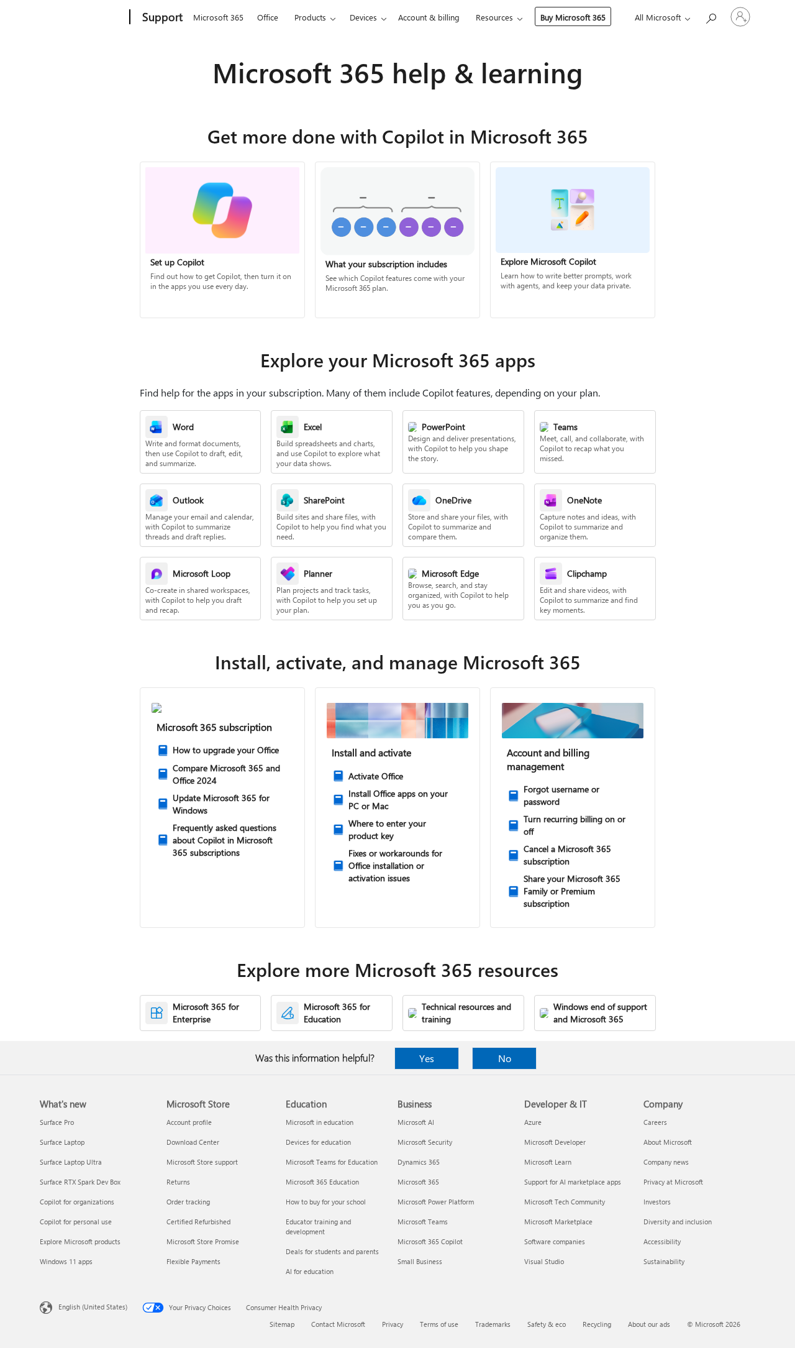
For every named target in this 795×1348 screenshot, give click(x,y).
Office (267, 17)
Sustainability (663, 1261)
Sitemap (282, 1324)
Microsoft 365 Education (322, 1181)
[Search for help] (710, 16)
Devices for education (318, 1142)
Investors (657, 1201)
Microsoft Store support (202, 1162)
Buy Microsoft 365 (573, 17)
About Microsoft (667, 1142)
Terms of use (439, 1324)
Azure (533, 1122)
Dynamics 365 (419, 1162)
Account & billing (429, 17)
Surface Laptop (62, 1142)
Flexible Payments (193, 1261)
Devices (363, 17)
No (504, 1058)
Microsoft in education (319, 1122)
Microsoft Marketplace (558, 1221)
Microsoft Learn (547, 1162)
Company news (666, 1162)
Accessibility (662, 1241)
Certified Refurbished (198, 1221)
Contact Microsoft (338, 1324)
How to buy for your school (326, 1201)
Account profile (189, 1122)
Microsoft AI (416, 1122)
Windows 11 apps (66, 1261)
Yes (426, 1058)
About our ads (649, 1324)
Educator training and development (318, 1226)
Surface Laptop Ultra (71, 1162)
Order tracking (188, 1201)
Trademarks (493, 1324)
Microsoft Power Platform (436, 1201)
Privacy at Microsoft (673, 1181)
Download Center (192, 1142)
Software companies (554, 1241)
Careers (655, 1122)
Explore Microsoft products (80, 1241)
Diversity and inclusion (677, 1221)
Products (310, 17)
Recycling (597, 1324)
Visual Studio (544, 1261)
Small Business (420, 1261)
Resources (494, 17)
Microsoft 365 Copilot (430, 1241)
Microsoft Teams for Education (332, 1162)
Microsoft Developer (555, 1142)
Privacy (392, 1324)
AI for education (310, 1271)
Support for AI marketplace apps (572, 1181)
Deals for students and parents (332, 1251)
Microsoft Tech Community (564, 1201)
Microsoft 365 (218, 17)
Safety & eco (546, 1324)
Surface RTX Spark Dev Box (80, 1181)
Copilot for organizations (77, 1201)
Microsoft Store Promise (202, 1241)
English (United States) (92, 1306)
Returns (178, 1181)
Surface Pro (57, 1122)
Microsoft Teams (423, 1221)
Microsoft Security (425, 1142)
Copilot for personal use (76, 1221)
